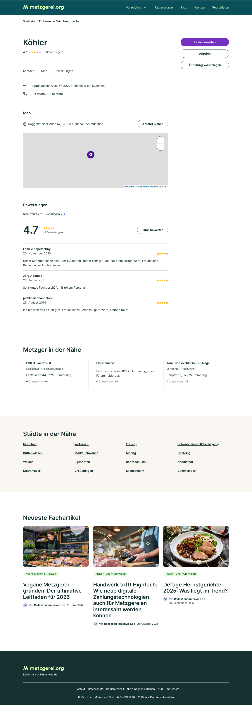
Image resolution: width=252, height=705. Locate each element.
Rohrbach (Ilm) (136, 462)
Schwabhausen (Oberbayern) (198, 444)
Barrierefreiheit (115, 688)
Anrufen (205, 53)
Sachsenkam (135, 471)
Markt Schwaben (86, 453)
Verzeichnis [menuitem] (134, 7)
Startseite (29, 21)
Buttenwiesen (33, 453)
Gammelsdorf (186, 471)
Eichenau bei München (53, 21)
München (30, 444)
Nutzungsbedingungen (141, 688)
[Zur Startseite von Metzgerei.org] (43, 7)
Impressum (172, 688)
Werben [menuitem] (199, 7)
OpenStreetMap (146, 186)
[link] (56, 373)
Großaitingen (84, 471)
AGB (160, 688)
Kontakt (80, 688)
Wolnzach (82, 444)
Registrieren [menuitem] (220, 7)
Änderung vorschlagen (205, 65)
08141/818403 (39, 94)
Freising (131, 444)
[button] (91, 155)
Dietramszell (32, 471)
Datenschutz (95, 688)
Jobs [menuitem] (183, 7)
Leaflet (130, 186)
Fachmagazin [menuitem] (163, 7)
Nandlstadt (185, 462)
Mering (131, 453)
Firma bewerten (152, 230)
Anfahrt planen (152, 124)
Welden (28, 462)
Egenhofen (82, 462)
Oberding (184, 453)
